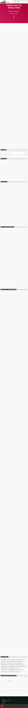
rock (18, 668)
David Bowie (10, 663)
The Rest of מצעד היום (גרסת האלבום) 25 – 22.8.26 (16, 248)
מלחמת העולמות (5, 609)
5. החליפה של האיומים (7, 575)
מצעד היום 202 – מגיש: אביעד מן (12, 132)
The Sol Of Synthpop (6, 50)
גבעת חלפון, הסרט (5, 319)
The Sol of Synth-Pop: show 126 (13, 53)
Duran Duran (5, 664)
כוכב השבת (4, 392)
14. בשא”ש (4, 503)
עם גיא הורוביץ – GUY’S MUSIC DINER (14, 219)
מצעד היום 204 (6, 93)
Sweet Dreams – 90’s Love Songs (11, 173)
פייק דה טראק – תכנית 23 (11, 277)
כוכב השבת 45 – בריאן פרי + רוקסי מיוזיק (12, 394)
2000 (3, 661)
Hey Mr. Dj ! (8, 202)
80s (18, 659)
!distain (3, 659)
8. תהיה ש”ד (5, 539)
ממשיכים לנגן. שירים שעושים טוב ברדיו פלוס (14, 213)
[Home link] (5, 1)
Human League (20, 664)
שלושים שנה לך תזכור (10, 190)
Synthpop (4, 670)
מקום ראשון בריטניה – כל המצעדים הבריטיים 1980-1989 (16, 231)
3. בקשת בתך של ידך (7, 430)
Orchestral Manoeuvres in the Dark (17, 666)
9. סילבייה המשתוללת (7, 358)
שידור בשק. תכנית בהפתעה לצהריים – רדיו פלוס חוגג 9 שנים (16, 197)
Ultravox (4, 671)
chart (3, 663)
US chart (11, 671)
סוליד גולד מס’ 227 (10, 271)
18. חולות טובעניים (6, 467)
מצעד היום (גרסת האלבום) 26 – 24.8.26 (15, 242)
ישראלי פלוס (8, 208)
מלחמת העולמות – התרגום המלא (10, 612)
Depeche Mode (18, 663)
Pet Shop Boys (5, 668)
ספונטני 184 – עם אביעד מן (12, 260)
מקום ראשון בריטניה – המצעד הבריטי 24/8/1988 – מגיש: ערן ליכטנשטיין (14, 237)
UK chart (21, 670)
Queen (12, 668)
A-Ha (8, 661)
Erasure (12, 664)
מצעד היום (4, 90)
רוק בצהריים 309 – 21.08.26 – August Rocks (16, 266)
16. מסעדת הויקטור (6, 322)
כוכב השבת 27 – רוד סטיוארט (9, 648)
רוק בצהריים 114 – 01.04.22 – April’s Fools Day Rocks (15, 254)
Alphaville (19, 661)
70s (13, 659)
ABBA (13, 661)
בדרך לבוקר (8, 184)
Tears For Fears (12, 670)
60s (9, 659)
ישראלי (17, 671)
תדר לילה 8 (8, 283)
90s (3, 171)
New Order (4, 666)
